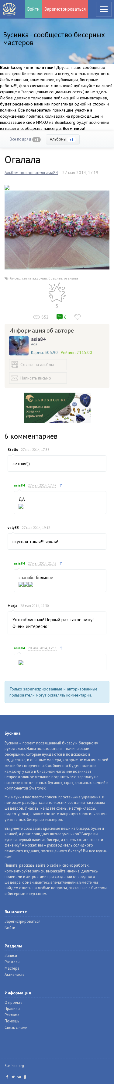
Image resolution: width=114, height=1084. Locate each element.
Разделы (12, 962)
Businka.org (14, 1065)
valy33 (13, 527)
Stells (13, 449)
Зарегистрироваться (65, 9)
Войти (33, 9)
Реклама (12, 1015)
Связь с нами (16, 1027)
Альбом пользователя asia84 (31, 172)
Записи (11, 955)
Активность (14, 974)
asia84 (38, 339)
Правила (12, 1008)
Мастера (12, 968)
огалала (71, 278)
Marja (12, 605)
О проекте (13, 1002)
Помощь (12, 1021)
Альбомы (62, 139)
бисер (15, 278)
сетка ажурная (34, 278)
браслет (55, 278)
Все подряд (24, 139)
